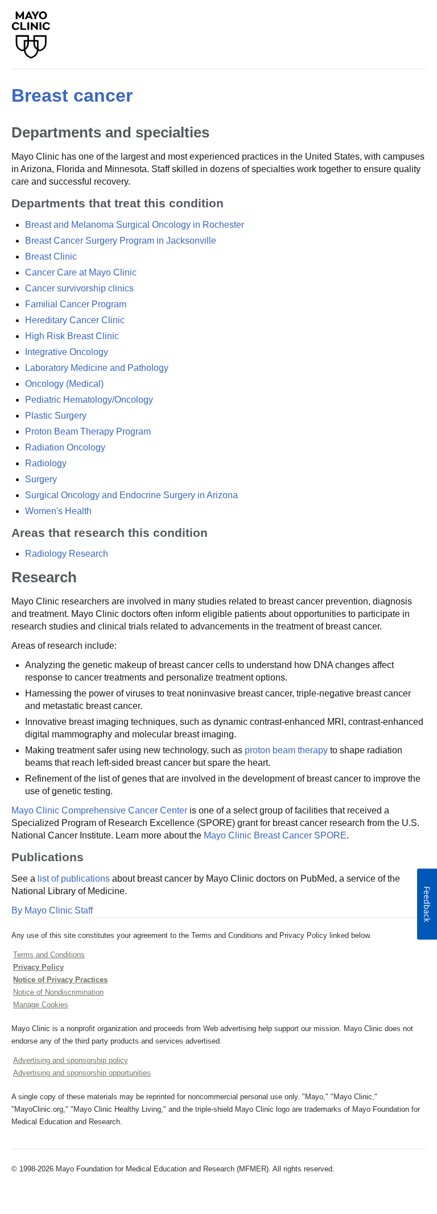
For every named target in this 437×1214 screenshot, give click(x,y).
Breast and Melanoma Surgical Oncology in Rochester (134, 225)
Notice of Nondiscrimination (58, 992)
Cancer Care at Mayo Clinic (81, 272)
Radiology (46, 463)
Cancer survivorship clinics (79, 288)
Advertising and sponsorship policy (70, 1060)
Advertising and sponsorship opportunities (82, 1073)
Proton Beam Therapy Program (88, 431)
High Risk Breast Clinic (72, 336)
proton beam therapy (286, 750)
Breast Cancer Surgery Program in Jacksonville (120, 240)
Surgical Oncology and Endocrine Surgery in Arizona (131, 495)
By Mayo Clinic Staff (52, 910)
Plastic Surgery (55, 415)
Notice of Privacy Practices (60, 979)
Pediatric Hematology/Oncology (89, 399)
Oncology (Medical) (64, 384)
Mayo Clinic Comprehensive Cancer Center (99, 810)
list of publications (74, 878)
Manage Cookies (40, 1004)
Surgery (41, 479)
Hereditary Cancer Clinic (75, 320)
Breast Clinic (51, 256)
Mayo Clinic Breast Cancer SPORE (275, 835)
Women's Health (58, 511)
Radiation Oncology (65, 447)
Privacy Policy (38, 967)
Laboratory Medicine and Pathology (96, 368)
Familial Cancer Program (75, 304)
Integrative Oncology (66, 352)
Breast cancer (72, 95)
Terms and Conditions (49, 954)
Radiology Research (66, 553)
